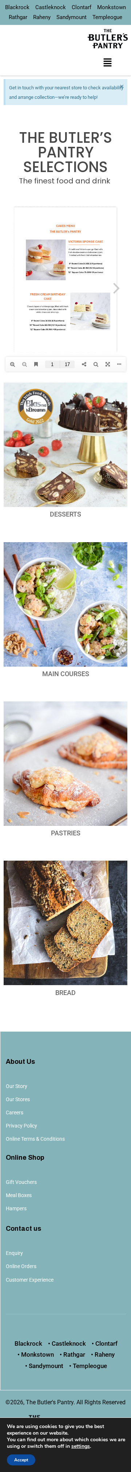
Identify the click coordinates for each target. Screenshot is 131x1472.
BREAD (65, 992)
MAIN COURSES (65, 674)
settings (80, 1446)
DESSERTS (65, 514)
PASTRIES (65, 833)
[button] (107, 62)
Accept (21, 1460)
